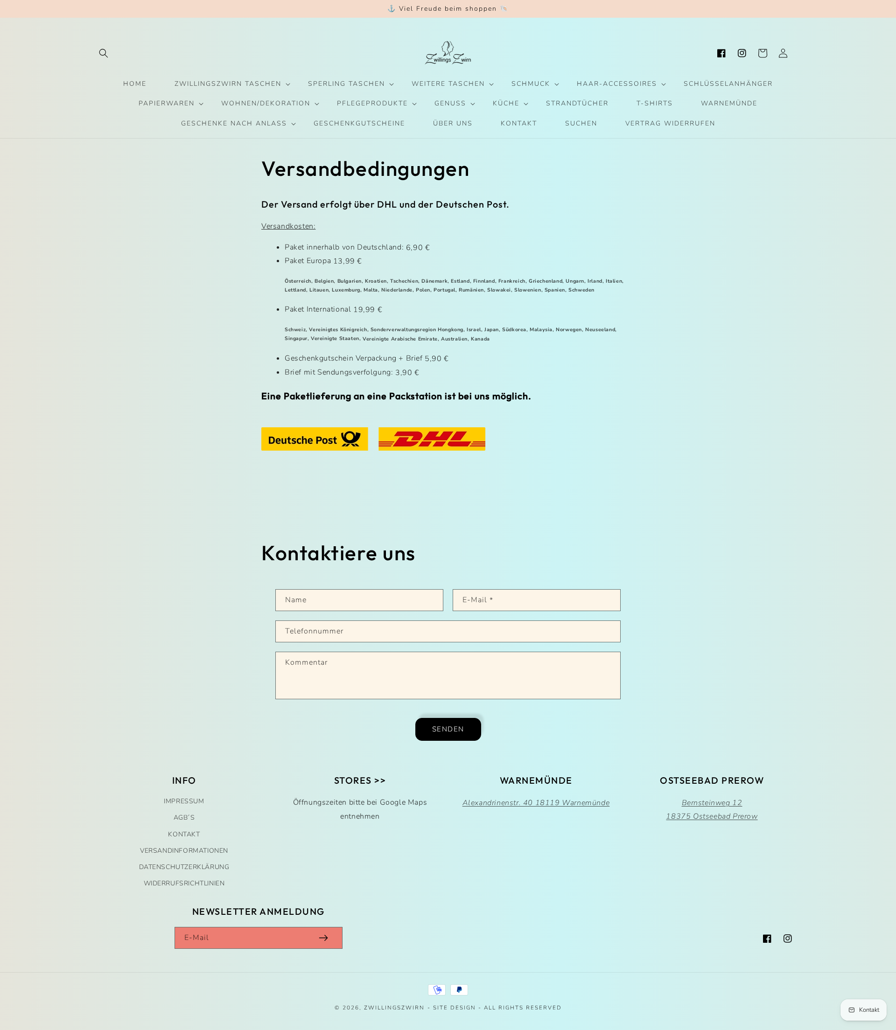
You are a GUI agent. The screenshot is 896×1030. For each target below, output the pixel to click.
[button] (103, 53)
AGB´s (184, 817)
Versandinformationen (184, 850)
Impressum (184, 801)
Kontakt (184, 834)
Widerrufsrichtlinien (184, 883)
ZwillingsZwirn (394, 1007)
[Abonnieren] (323, 938)
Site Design (454, 1007)
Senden (448, 729)
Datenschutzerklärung (184, 867)
